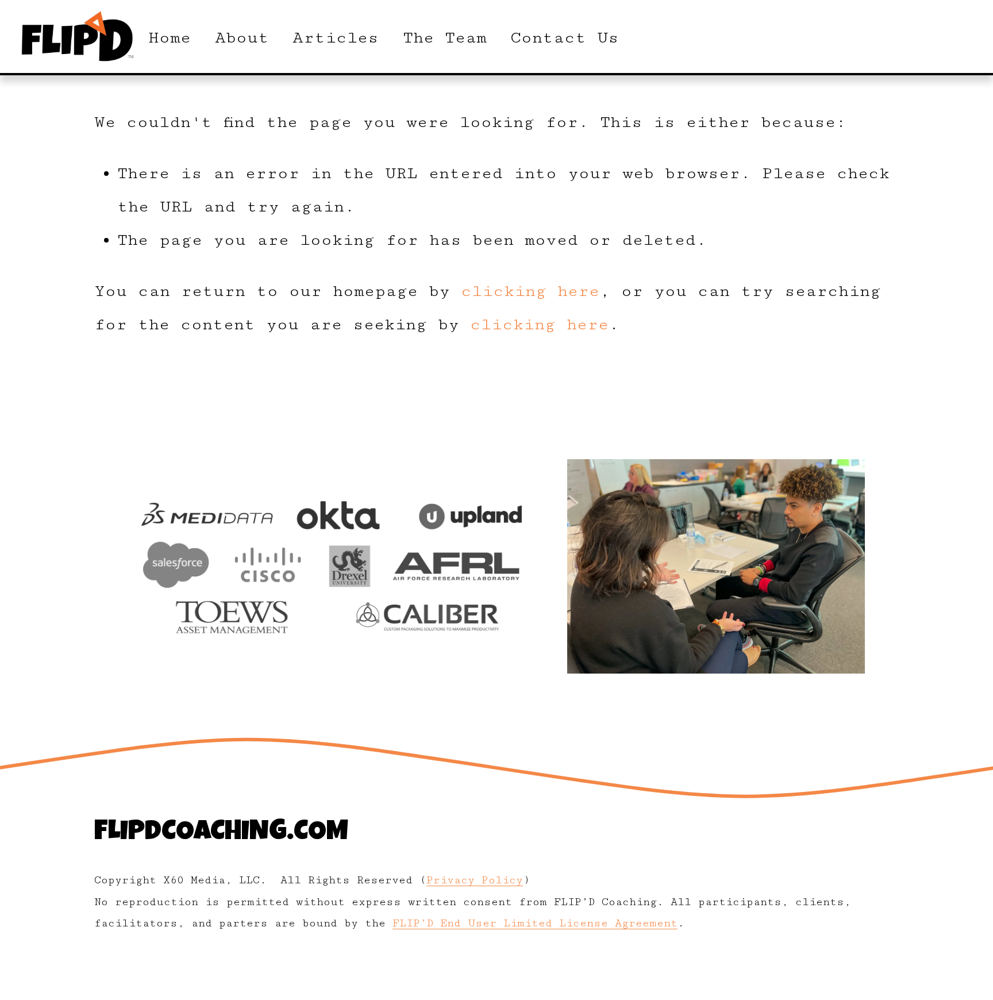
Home (169, 37)
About (242, 37)
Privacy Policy (474, 880)
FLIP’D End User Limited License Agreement (535, 923)
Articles (335, 37)
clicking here (530, 291)
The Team (445, 37)
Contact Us (564, 37)
